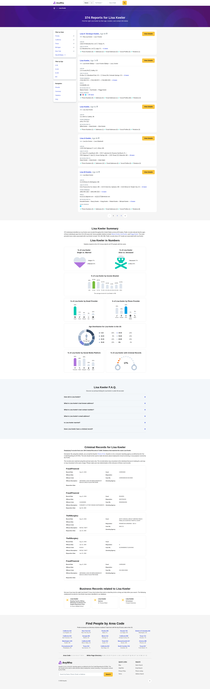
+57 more (91, 94)
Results (57, 87)
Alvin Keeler (101, 126)
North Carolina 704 (124, 646)
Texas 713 (143, 636)
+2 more (114, 80)
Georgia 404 (86, 636)
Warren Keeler (84, 90)
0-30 (56, 65)
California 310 (67, 631)
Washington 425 (67, 641)
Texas (57, 43)
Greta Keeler (92, 126)
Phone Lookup (139, 671)
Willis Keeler (83, 126)
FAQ (56, 99)
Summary (58, 91)
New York (58, 51)
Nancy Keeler (95, 201)
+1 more (105, 48)
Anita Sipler (101, 160)
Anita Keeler (93, 160)
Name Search (139, 665)
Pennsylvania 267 (67, 646)
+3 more (126, 75)
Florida (57, 36)
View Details (148, 34)
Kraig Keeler (104, 201)
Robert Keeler (114, 201)
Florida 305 (105, 631)
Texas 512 (105, 641)
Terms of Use (101, 454)
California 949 (124, 636)
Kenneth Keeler (84, 201)
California (58, 39)
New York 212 (86, 631)
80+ (56, 76)
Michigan (58, 47)
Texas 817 (143, 646)
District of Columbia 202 (142, 631)
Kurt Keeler (93, 90)
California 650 (86, 641)
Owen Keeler (84, 160)
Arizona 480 (143, 641)
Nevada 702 (124, 631)
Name (86, 3)
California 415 (67, 636)
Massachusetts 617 (124, 641)
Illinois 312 (105, 636)
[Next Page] (125, 216)
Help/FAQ (121, 668)
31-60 (57, 69)
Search (108, 674)
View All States (59, 55)
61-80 (57, 73)
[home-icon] (54, 8)
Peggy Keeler (102, 90)
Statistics (58, 95)
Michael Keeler (124, 201)
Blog (120, 665)
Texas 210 (86, 646)
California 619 (105, 646)
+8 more (131, 155)
